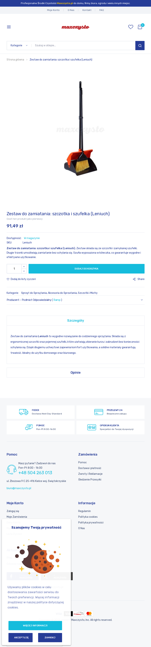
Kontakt (86, 10)
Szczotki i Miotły (88, 293)
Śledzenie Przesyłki (89, 479)
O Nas (71, 10)
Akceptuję (21, 637)
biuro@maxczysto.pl (19, 488)
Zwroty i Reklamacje (90, 473)
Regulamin (84, 511)
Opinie (76, 373)
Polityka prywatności (90, 522)
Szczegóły (75, 321)
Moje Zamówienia (17, 516)
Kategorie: (13, 293)
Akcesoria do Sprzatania (62, 293)
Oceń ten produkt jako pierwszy (25, 218)
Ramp (56, 300)
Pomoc (82, 462)
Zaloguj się (13, 511)
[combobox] (84, 45)
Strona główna (15, 59)
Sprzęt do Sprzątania (34, 293)
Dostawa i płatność (89, 468)
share (141, 279)
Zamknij (50, 637)
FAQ (101, 10)
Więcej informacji (35, 625)
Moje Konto (53, 10)
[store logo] (75, 27)
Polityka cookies (88, 516)
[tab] (76, 320)
